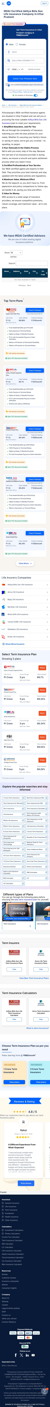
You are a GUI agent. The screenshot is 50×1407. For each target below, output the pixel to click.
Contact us (6, 1315)
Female (22, 44)
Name (6, 271)
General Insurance (12, 1203)
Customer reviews (9, 1278)
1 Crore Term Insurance (11, 798)
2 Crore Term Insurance (35, 831)
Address (16, 271)
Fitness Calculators (12, 1234)
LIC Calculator (8, 883)
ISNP (4, 1312)
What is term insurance (37, 1028)
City (34, 271)
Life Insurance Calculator (35, 826)
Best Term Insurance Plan (35, 798)
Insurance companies (10, 1281)
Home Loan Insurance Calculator (10, 872)
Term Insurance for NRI (35, 803)
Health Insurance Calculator (13, 1254)
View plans (14, 1082)
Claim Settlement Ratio (34, 849)
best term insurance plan (25, 899)
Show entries (10, 254)
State (26, 271)
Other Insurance (11, 1220)
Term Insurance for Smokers (33, 855)
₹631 (42, 713)
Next (29, 285)
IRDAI (4, 1365)
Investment (9, 1213)
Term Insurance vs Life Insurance (34, 820)
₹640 (42, 690)
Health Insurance (11, 1217)
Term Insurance (8, 808)
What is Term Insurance (11, 826)
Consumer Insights (9, 1288)
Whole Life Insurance (10, 820)
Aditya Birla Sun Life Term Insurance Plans (14, 962)
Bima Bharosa (12, 1365)
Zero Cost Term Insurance (36, 861)
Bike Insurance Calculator (12, 1264)
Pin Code (43, 273)
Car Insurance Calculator (11, 1261)
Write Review (26, 1183)
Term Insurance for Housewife (9, 837)
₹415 (42, 737)
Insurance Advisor (9, 867)
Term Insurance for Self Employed (11, 849)
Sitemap (5, 1301)
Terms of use (27, 92)
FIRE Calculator (32, 872)
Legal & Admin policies (11, 1308)
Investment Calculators (14, 1230)
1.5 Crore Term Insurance (12, 861)
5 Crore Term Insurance (11, 831)
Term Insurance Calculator (36, 808)
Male (11, 44)
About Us (5, 1298)
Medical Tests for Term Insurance (35, 843)
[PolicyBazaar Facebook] (15, 1355)
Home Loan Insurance (34, 867)
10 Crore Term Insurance (12, 855)
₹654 (42, 668)
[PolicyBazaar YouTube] (33, 1355)
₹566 (42, 760)
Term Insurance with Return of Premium (34, 814)
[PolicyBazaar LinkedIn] (27, 1355)
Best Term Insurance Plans (36, 978)
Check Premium (35, 310)
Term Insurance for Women (12, 803)
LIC (28, 878)
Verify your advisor (9, 1318)
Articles (5, 1274)
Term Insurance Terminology (8, 843)
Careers (5, 1305)
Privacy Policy (17, 92)
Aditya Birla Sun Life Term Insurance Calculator (14, 1012)
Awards (5, 1285)
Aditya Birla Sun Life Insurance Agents (31, 105)
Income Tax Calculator (11, 1237)
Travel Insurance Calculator (12, 1257)
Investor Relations (9, 1322)
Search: (12, 263)
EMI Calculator (8, 878)
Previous (22, 285)
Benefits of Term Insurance (36, 837)
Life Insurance (12, 105)
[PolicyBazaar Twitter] (21, 1355)
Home (3, 105)
